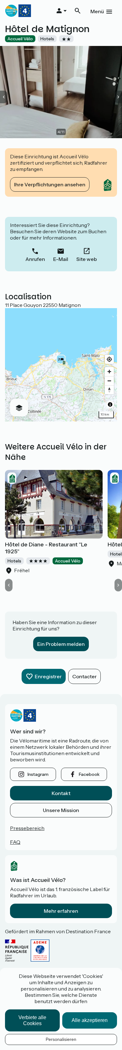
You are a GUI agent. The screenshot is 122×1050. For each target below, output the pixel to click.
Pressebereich (27, 828)
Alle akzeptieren (90, 1020)
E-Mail (60, 259)
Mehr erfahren (61, 911)
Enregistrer (48, 676)
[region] (61, 364)
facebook (89, 774)
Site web (86, 259)
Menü (97, 11)
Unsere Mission (61, 810)
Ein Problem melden (61, 644)
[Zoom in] (109, 371)
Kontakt (61, 793)
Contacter (84, 676)
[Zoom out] (109, 380)
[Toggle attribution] (110, 404)
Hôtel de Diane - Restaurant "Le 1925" (46, 548)
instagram (38, 774)
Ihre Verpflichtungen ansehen (49, 184)
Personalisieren (61, 1039)
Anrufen (35, 259)
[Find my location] (109, 359)
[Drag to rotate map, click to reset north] (109, 389)
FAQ (15, 842)
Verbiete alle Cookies (32, 1020)
